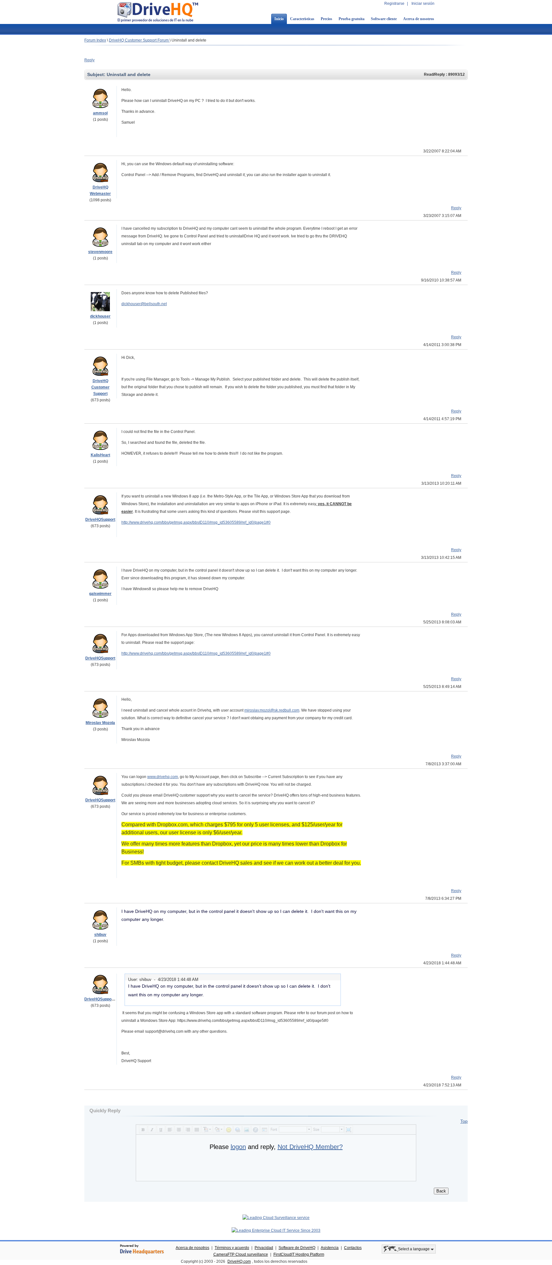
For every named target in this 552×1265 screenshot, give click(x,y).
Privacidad (264, 1248)
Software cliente (384, 19)
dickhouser (100, 316)
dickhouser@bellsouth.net (144, 304)
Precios (326, 19)
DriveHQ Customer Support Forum (139, 40)
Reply (89, 60)
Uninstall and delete (189, 40)
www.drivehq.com (162, 777)
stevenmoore (100, 252)
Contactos (353, 1248)
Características (302, 19)
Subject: (97, 74)
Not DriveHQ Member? (310, 1146)
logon (238, 1146)
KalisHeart (100, 455)
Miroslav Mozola (100, 723)
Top (464, 1121)
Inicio (279, 19)
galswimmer (100, 593)
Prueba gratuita (351, 19)
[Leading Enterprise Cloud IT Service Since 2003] (276, 1230)
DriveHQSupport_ (100, 999)
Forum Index (95, 40)
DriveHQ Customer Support (100, 387)
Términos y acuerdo (232, 1248)
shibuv (100, 934)
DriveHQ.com (239, 1261)
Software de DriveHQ (297, 1248)
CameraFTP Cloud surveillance (240, 1254)
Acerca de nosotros (418, 19)
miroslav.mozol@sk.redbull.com (271, 710)
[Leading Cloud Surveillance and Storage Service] (276, 1217)
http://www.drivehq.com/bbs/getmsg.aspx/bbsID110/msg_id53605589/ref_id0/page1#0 (196, 522)
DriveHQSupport (100, 519)
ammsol (100, 113)
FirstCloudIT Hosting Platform (298, 1254)
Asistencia (330, 1248)
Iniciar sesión (422, 3)
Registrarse (394, 3)
